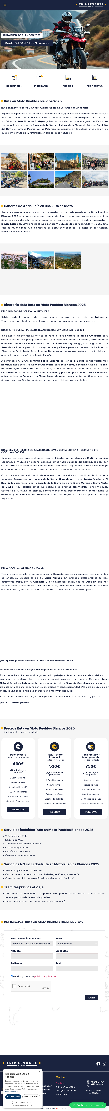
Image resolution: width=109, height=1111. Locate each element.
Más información (11, 1091)
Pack (59, 938)
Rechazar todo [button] (31, 1097)
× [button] (40, 1072)
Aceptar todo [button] (13, 1097)
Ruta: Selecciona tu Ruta (26, 938)
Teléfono (16, 963)
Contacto (61, 1083)
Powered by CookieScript (23, 1105)
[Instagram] (104, 1064)
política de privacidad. (45, 976)
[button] (5, 5)
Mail (58, 963)
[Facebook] (98, 1064)
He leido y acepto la (35, 976)
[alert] (23, 1088)
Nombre (16, 951)
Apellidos (62, 951)
